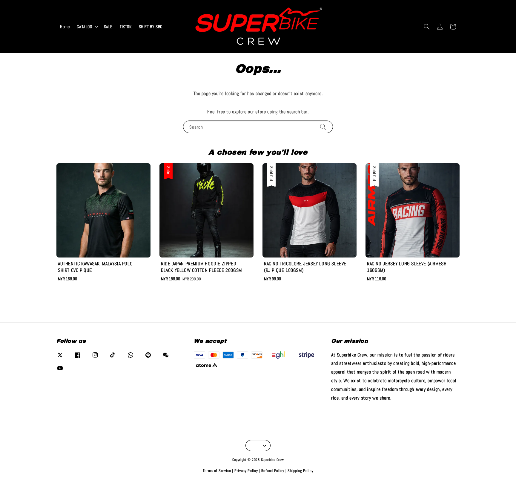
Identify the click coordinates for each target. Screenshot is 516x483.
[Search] (323, 126)
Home (65, 26)
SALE (108, 26)
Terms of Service (217, 470)
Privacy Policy (246, 470)
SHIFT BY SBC (150, 26)
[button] (426, 26)
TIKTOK (126, 26)
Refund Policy (272, 470)
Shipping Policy (301, 470)
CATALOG (84, 26)
